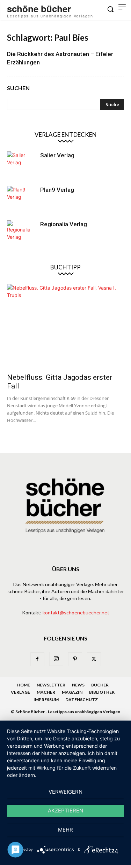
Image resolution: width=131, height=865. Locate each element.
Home (23, 684)
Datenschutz (81, 699)
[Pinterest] (75, 659)
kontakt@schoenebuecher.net (76, 612)
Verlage (20, 692)
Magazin (72, 692)
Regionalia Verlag (63, 224)
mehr (65, 829)
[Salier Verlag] (21, 165)
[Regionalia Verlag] (21, 234)
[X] (94, 659)
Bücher (100, 684)
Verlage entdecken (66, 134)
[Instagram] (56, 659)
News (78, 684)
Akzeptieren (65, 810)
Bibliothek (102, 692)
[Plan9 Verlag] (21, 200)
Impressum (46, 699)
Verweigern (65, 791)
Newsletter (51, 684)
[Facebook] (37, 659)
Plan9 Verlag (57, 189)
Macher (46, 692)
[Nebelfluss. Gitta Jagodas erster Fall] (65, 326)
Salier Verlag (57, 155)
